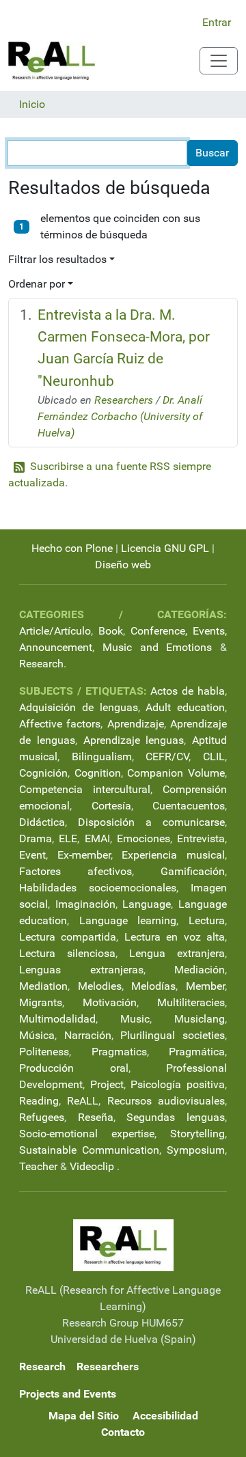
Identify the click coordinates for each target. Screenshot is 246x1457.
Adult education (185, 707)
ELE (68, 838)
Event (32, 854)
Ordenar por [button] (36, 283)
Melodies (100, 986)
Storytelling (197, 1133)
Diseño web (123, 564)
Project (107, 1084)
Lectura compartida (67, 936)
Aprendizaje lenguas (133, 740)
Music (135, 1018)
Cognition (97, 772)
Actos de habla (187, 690)
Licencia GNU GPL (165, 548)
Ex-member (84, 854)
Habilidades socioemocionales (97, 887)
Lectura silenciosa (67, 953)
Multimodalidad (57, 1018)
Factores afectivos (75, 871)
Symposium (196, 1149)
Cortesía (111, 805)
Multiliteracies (191, 1002)
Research (41, 663)
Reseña (95, 1117)
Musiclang (199, 1018)
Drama (35, 838)
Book (110, 630)
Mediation (43, 986)
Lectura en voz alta (174, 936)
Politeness (44, 1051)
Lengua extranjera (177, 953)
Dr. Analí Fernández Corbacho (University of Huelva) (120, 416)
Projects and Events (67, 1393)
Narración (87, 1035)
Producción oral (73, 1067)
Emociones (143, 838)
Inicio (32, 104)
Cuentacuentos (188, 805)
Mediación (199, 969)
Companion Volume (176, 772)
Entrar (216, 22)
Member (205, 986)
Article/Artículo (55, 630)
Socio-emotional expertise (86, 1133)
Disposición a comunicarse (151, 822)
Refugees (41, 1117)
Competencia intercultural (84, 789)
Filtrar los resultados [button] (57, 259)
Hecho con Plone (72, 548)
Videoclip (92, 1166)
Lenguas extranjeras (81, 969)
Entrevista (201, 838)
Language (146, 904)
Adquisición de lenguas (78, 707)
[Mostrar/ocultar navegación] (219, 60)
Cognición (43, 772)
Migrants (40, 1002)
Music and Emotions (157, 647)
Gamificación (193, 871)
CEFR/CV (167, 756)
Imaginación (85, 904)
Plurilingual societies (172, 1035)
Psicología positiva (178, 1084)
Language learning (128, 920)
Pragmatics (119, 1051)
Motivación (110, 1002)
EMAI (97, 838)
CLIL (214, 756)
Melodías (153, 986)
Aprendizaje (135, 723)
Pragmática (197, 1051)
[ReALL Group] (51, 61)
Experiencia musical (173, 854)
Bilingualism (102, 756)
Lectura (207, 920)
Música (37, 1035)
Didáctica (42, 822)
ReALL (82, 1100)
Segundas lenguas (175, 1117)
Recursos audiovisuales (166, 1100)
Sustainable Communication (89, 1149)
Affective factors (59, 723)
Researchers (123, 399)
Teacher (38, 1166)
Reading (39, 1100)
